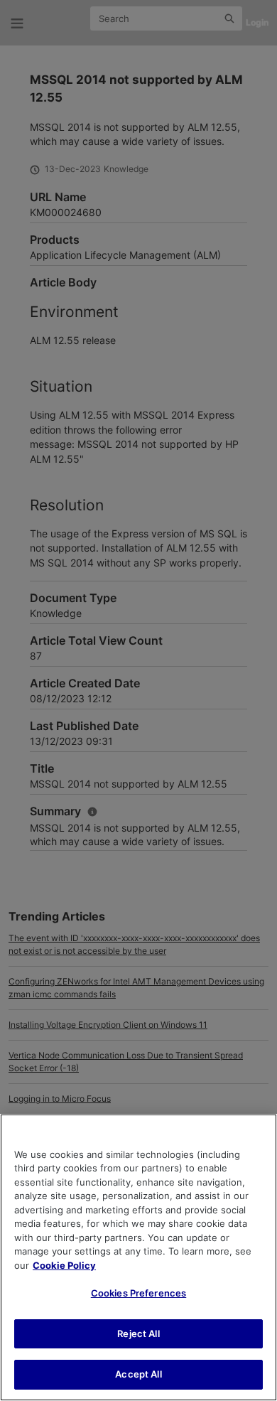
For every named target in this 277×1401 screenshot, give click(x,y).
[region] (138, 1257)
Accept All (138, 1374)
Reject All (138, 1333)
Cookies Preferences (138, 1293)
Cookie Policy (64, 1265)
